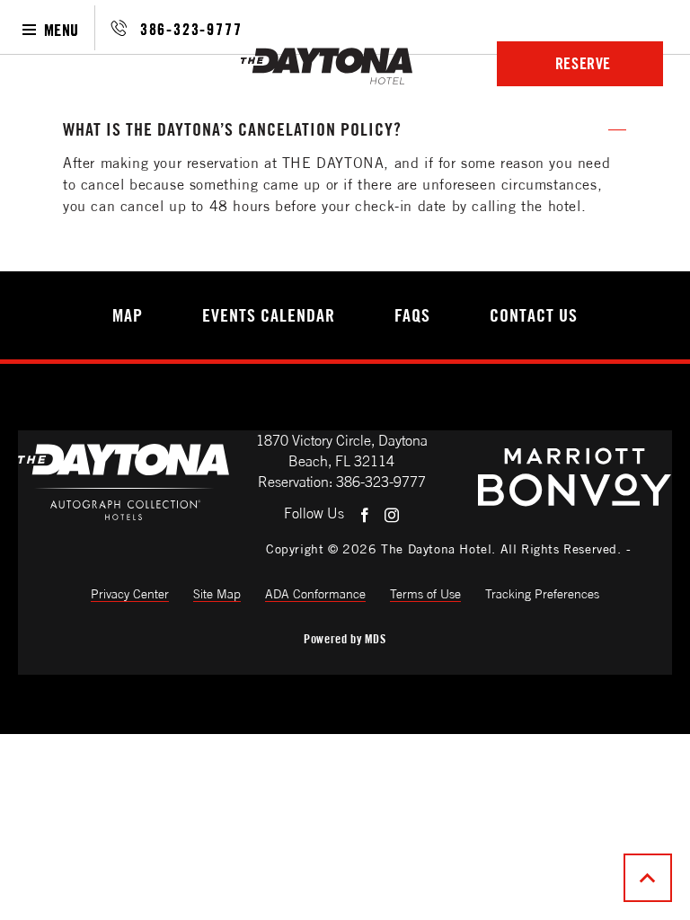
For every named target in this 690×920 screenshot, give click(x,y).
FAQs (412, 315)
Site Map (217, 594)
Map (127, 315)
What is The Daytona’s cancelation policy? (232, 129)
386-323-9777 (191, 29)
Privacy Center (130, 594)
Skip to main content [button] (77, 75)
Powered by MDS (344, 639)
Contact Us (534, 315)
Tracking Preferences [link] (542, 594)
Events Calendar (268, 315)
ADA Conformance (315, 594)
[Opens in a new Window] (574, 502)
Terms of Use (425, 594)
